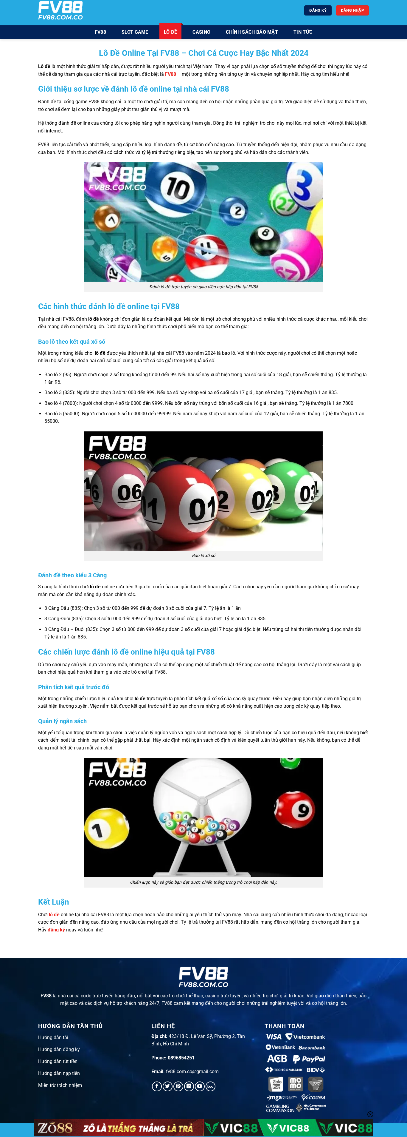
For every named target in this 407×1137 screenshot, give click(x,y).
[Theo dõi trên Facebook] (157, 1086)
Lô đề (170, 32)
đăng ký (56, 930)
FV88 (100, 32)
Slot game (135, 32)
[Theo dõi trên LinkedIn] (189, 1086)
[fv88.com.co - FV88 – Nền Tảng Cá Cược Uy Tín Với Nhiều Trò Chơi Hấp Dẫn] (60, 10)
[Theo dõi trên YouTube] (200, 1086)
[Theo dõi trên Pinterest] (178, 1086)
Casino (201, 32)
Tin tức (302, 32)
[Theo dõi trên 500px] (210, 1086)
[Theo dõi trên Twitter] (168, 1086)
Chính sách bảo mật (252, 32)
